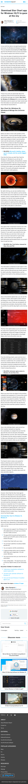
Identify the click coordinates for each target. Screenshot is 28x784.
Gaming (3, 757)
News (2, 749)
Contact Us (3, 725)
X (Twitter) (11, 715)
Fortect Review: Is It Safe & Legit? (14, 689)
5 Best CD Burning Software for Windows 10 (14, 672)
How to (2, 754)
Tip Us (2, 728)
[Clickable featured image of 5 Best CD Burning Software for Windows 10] (14, 665)
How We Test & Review (6, 740)
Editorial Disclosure (5, 737)
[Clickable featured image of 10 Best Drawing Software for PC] (14, 698)
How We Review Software (7, 742)
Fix (1, 752)
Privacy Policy (4, 772)
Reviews (3, 6)
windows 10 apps (19, 583)
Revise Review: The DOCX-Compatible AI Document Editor (14, 654)
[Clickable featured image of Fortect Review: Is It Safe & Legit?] (14, 682)
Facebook (7, 715)
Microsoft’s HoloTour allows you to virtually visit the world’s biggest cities (15, 153)
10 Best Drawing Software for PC (14, 706)
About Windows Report (6, 723)
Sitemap (3, 769)
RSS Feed (3, 766)
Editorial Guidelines (5, 734)
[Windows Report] (9, 2)
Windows (3, 760)
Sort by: (17, 630)
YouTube (14, 715)
